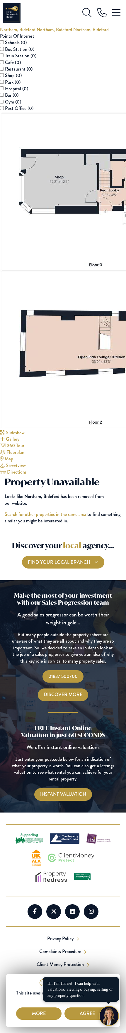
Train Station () (20, 55)
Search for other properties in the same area (45, 514)
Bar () (11, 95)
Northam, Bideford (18, 29)
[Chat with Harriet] (109, 1016)
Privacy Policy (61, 938)
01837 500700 (63, 676)
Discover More (63, 694)
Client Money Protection (61, 964)
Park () (13, 82)
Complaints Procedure (60, 951)
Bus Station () (19, 49)
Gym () (13, 101)
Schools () (16, 42)
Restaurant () (19, 69)
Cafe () (13, 62)
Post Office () (19, 108)
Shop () (13, 75)
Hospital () (16, 88)
